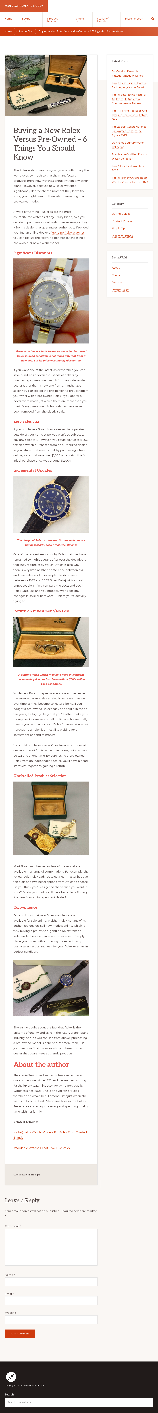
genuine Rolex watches (68, 232)
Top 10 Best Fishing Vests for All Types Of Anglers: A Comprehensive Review (129, 99)
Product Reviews (122, 221)
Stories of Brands (122, 235)
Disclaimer (118, 282)
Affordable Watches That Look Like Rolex (42, 1148)
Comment (13, 1226)
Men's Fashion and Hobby (24, 6)
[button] (152, 18)
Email (9, 1293)
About (116, 267)
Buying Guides (121, 213)
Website (10, 1312)
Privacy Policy (120, 289)
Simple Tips (33, 1174)
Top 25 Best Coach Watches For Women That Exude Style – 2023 (129, 131)
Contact (117, 275)
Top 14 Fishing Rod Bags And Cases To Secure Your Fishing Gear (130, 115)
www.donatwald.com (34, 1385)
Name (10, 1274)
